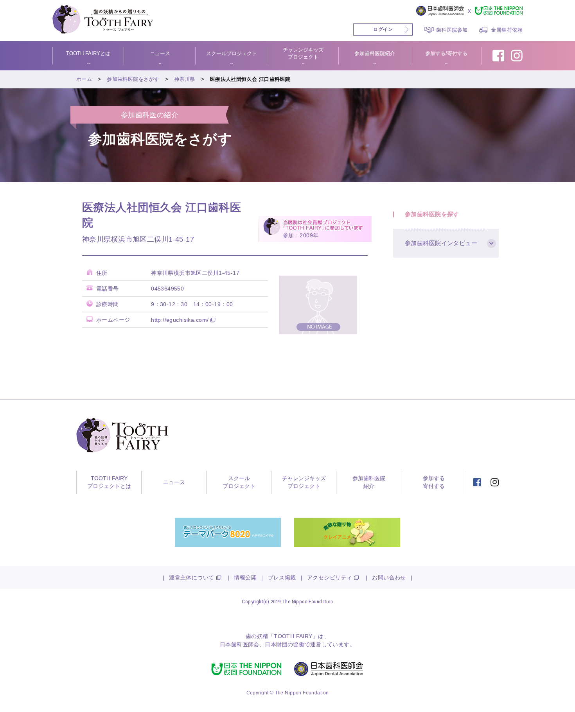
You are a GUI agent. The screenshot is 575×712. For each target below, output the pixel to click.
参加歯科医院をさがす (133, 79)
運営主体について (191, 577)
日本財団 (276, 644)
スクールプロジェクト (239, 482)
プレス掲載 (282, 577)
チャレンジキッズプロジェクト (304, 482)
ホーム (84, 79)
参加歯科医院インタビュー (441, 243)
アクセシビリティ (329, 577)
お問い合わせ (389, 577)
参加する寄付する (434, 482)
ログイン (383, 29)
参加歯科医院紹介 (368, 482)
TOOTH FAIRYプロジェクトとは (109, 482)
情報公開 (245, 577)
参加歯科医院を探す (432, 214)
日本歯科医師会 (239, 644)
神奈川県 (184, 79)
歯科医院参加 (452, 30)
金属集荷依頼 (507, 30)
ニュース (174, 482)
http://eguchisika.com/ (179, 320)
